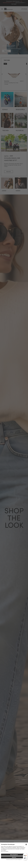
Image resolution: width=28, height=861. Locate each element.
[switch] (25, 858)
